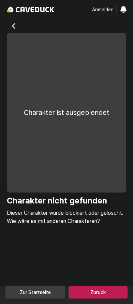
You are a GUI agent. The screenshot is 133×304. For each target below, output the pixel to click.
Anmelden (103, 9)
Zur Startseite (35, 292)
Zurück (98, 292)
